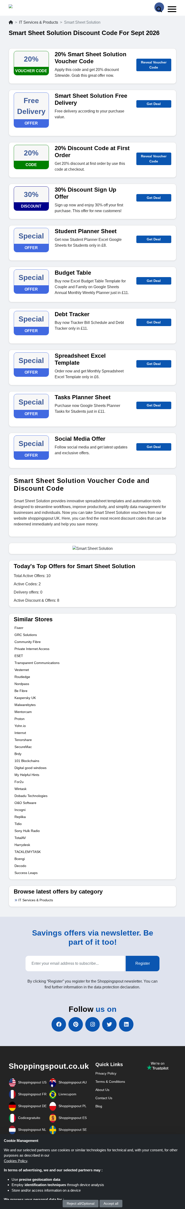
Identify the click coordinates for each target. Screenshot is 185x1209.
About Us (102, 1090)
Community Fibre (27, 642)
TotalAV (20, 838)
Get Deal (154, 104)
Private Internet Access (31, 649)
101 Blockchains (26, 761)
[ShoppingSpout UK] (27, 7)
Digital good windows (30, 768)
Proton (19, 719)
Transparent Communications (36, 663)
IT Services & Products (38, 22)
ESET (18, 656)
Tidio (18, 824)
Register (142, 963)
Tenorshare (23, 740)
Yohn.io (20, 726)
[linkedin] (126, 1024)
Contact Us (103, 1098)
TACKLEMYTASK (27, 852)
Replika (20, 817)
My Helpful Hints (26, 775)
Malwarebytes (25, 705)
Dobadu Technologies (30, 796)
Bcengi (19, 859)
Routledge (22, 677)
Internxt (20, 733)
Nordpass (21, 684)
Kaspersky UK (25, 698)
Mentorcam (23, 712)
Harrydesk (22, 845)
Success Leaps (26, 873)
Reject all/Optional (80, 1203)
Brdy (17, 754)
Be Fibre (20, 691)
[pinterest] (75, 1024)
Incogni (20, 810)
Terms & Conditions (110, 1081)
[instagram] (92, 1024)
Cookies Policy (15, 1161)
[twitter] (109, 1024)
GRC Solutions (25, 635)
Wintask (20, 789)
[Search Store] (159, 7)
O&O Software (25, 803)
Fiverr (18, 628)
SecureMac (23, 747)
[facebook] (59, 1024)
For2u (19, 782)
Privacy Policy (105, 1073)
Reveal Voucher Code (153, 64)
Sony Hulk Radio (27, 831)
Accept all (111, 1203)
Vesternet (21, 670)
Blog (98, 1106)
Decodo (20, 866)
